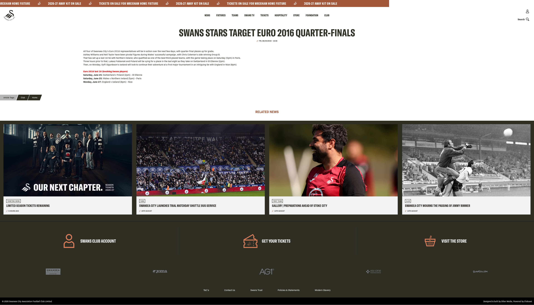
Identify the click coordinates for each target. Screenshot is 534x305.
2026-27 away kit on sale (54, 3)
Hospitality (281, 15)
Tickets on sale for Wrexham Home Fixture (118, 3)
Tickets (264, 15)
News (207, 15)
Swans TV (249, 15)
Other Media (506, 301)
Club (326, 15)
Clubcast (528, 301)
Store (296, 15)
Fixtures (221, 15)
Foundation (312, 15)
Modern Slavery (323, 290)
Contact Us (229, 290)
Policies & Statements (289, 290)
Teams (235, 15)
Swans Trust (256, 290)
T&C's (206, 290)
